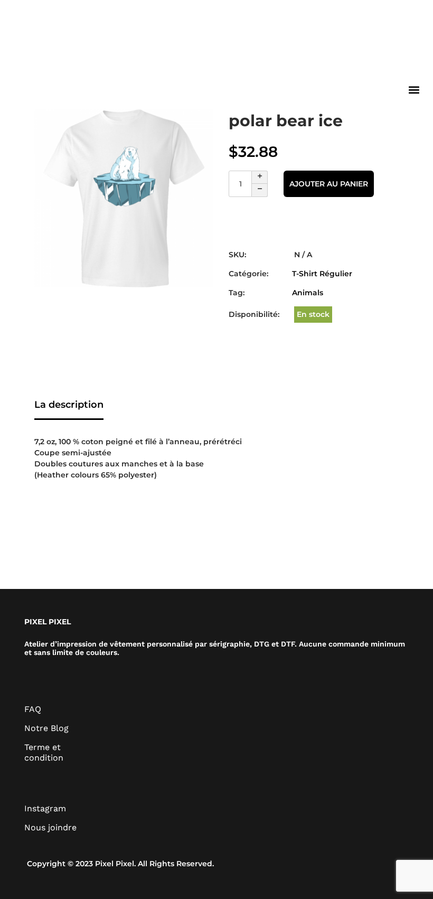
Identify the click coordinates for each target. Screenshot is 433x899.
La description (68, 404)
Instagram (45, 808)
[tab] (68, 405)
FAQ (32, 709)
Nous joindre (50, 827)
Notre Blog (46, 728)
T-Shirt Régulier (322, 273)
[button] (413, 89)
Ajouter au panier (328, 184)
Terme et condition (43, 752)
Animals (307, 292)
